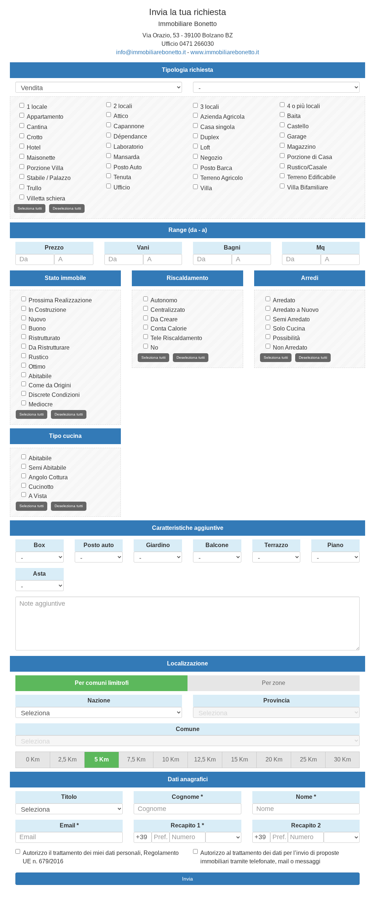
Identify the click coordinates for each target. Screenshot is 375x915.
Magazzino (301, 147)
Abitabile (40, 376)
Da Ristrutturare (49, 347)
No (154, 347)
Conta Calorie (169, 328)
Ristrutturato (44, 338)
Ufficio (122, 187)
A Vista (38, 496)
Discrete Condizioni (54, 395)
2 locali (123, 106)
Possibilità (286, 338)
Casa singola (217, 127)
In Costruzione (47, 310)
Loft (205, 147)
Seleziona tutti (30, 208)
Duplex (209, 137)
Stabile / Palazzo (49, 178)
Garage (297, 136)
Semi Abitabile (47, 468)
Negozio (211, 158)
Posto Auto (128, 167)
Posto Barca (216, 168)
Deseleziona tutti (67, 208)
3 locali (209, 107)
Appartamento (45, 117)
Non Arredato (290, 347)
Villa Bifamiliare (307, 187)
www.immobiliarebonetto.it (224, 52)
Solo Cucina (289, 328)
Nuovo (37, 319)
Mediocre (41, 404)
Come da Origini (50, 385)
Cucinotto (41, 487)
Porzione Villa (45, 168)
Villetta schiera (46, 198)
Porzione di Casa (309, 157)
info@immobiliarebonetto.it (151, 52)
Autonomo (164, 300)
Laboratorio (128, 147)
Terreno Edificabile (311, 177)
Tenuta (122, 177)
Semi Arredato (291, 319)
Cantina (37, 127)
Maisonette (41, 158)
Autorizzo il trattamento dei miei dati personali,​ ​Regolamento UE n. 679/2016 (101, 857)
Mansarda (127, 157)
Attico (121, 116)
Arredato (284, 300)
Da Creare (164, 319)
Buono (37, 328)
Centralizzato (168, 310)
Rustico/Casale (307, 167)
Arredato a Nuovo (296, 310)
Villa (206, 188)
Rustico (38, 357)
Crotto (34, 137)
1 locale (37, 107)
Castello (298, 126)
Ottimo (37, 367)
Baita (294, 116)
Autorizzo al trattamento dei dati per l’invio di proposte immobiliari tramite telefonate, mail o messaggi (269, 857)
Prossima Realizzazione (60, 300)
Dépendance (130, 136)
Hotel (34, 147)
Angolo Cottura (48, 477)
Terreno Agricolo (221, 178)
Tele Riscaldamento (176, 338)
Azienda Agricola (222, 117)
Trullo (34, 188)
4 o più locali (303, 106)
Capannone (129, 126)
